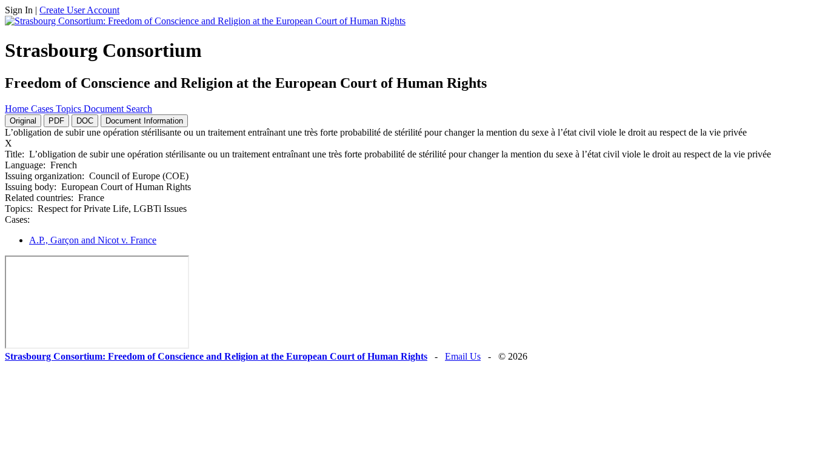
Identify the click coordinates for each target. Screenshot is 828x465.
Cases (43, 109)
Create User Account (79, 10)
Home (18, 109)
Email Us (463, 356)
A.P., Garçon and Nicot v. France (92, 240)
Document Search (118, 109)
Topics (70, 109)
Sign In (19, 10)
